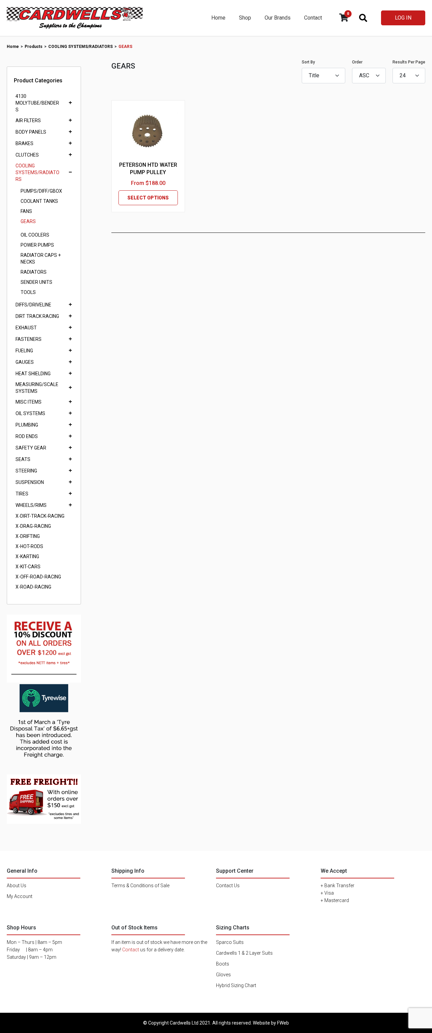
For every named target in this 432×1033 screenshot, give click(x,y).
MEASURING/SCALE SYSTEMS (37, 388)
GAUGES (25, 362)
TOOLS (28, 292)
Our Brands (278, 18)
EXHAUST (26, 327)
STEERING (26, 470)
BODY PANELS (31, 132)
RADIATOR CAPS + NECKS (41, 258)
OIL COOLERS (35, 235)
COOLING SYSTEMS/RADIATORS (37, 172)
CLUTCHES (27, 155)
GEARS (28, 221)
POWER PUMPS (37, 245)
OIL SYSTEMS (30, 413)
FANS (26, 211)
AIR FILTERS (28, 120)
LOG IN (403, 18)
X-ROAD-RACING (33, 587)
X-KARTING (27, 556)
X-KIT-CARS (28, 566)
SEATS (23, 459)
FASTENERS (29, 339)
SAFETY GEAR (31, 448)
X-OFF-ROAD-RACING (38, 576)
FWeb (283, 1023)
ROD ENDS (27, 436)
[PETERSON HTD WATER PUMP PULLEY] (148, 132)
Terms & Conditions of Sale (140, 885)
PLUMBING (27, 425)
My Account (19, 896)
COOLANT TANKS (39, 201)
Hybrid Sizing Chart (236, 985)
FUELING (24, 350)
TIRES (22, 493)
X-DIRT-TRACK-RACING (40, 516)
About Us (16, 885)
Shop (245, 18)
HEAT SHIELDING (33, 373)
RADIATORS (34, 272)
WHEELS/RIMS (31, 505)
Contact (313, 18)
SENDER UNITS (36, 282)
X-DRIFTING (28, 536)
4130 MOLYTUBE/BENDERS (37, 102)
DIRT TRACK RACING (37, 316)
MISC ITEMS (29, 402)
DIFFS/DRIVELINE (33, 304)
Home (218, 18)
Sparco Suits (230, 942)
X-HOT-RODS (29, 546)
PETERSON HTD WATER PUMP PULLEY (148, 168)
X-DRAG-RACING (33, 526)
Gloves (223, 974)
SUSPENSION (30, 482)
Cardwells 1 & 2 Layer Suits (244, 953)
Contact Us (228, 885)
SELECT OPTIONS (148, 197)
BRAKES (24, 143)
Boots (222, 964)
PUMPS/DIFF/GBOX (41, 191)
